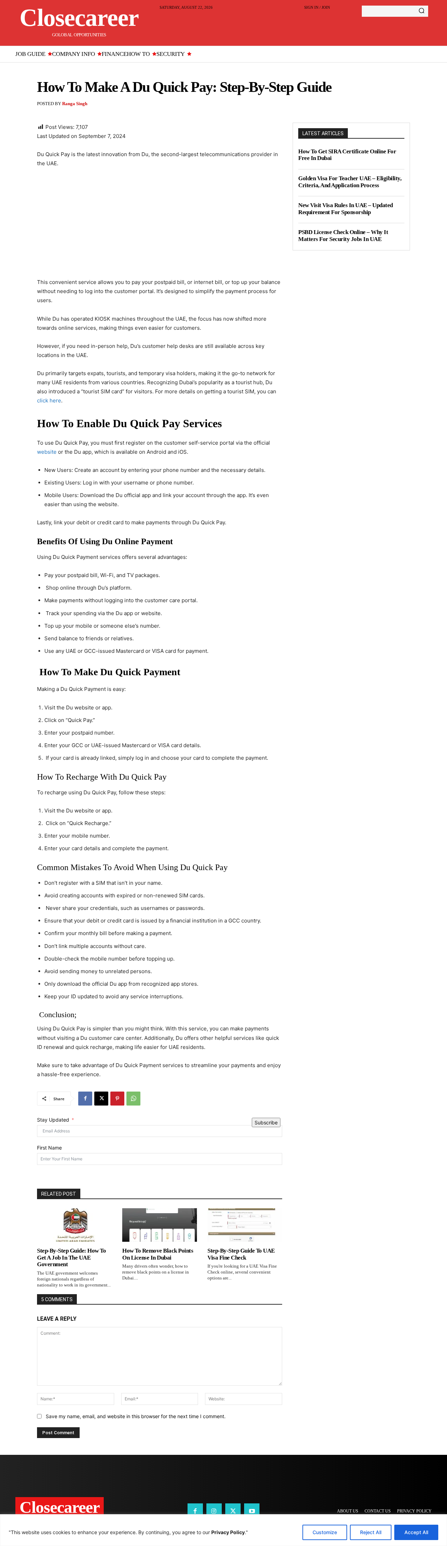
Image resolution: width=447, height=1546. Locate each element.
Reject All (370, 1532)
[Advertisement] (159, 226)
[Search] (421, 11)
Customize (325, 1532)
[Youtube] (251, 1511)
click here (49, 400)
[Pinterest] (117, 1099)
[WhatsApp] (133, 1099)
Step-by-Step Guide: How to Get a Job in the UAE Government (71, 1257)
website (47, 452)
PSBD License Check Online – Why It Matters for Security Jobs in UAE (343, 235)
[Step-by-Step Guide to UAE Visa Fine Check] (244, 1225)
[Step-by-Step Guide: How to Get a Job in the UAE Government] (74, 1225)
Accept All (416, 1532)
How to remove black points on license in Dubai (157, 1254)
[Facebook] (85, 1099)
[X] (101, 1099)
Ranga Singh (74, 103)
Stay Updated (53, 1120)
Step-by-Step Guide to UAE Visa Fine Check (241, 1254)
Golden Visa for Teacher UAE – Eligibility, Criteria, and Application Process (349, 182)
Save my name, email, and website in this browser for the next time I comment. (136, 1416)
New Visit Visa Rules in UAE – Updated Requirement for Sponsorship (345, 209)
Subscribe (266, 1122)
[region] (223, 1530)
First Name (49, 1148)
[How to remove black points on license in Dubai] (159, 1225)
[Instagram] (214, 1511)
